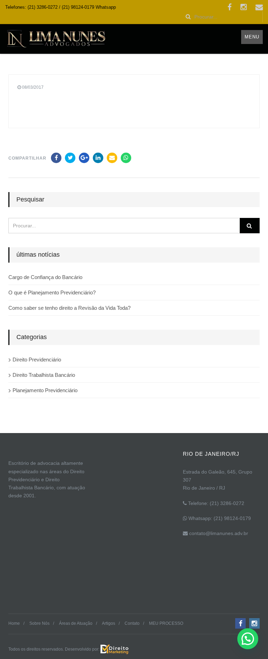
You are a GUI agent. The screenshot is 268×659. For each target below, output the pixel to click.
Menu (252, 36)
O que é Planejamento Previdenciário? (52, 292)
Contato (132, 623)
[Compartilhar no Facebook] (56, 158)
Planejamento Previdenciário (45, 390)
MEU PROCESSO (166, 623)
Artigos (108, 623)
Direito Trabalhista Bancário (44, 375)
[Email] (112, 158)
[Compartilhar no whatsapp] (126, 158)
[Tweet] (70, 158)
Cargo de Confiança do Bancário (45, 277)
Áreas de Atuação (75, 623)
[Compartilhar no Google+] (84, 158)
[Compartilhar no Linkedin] (98, 158)
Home (14, 623)
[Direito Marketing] (114, 648)
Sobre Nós (39, 623)
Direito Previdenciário (37, 360)
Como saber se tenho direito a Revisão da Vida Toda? (69, 308)
